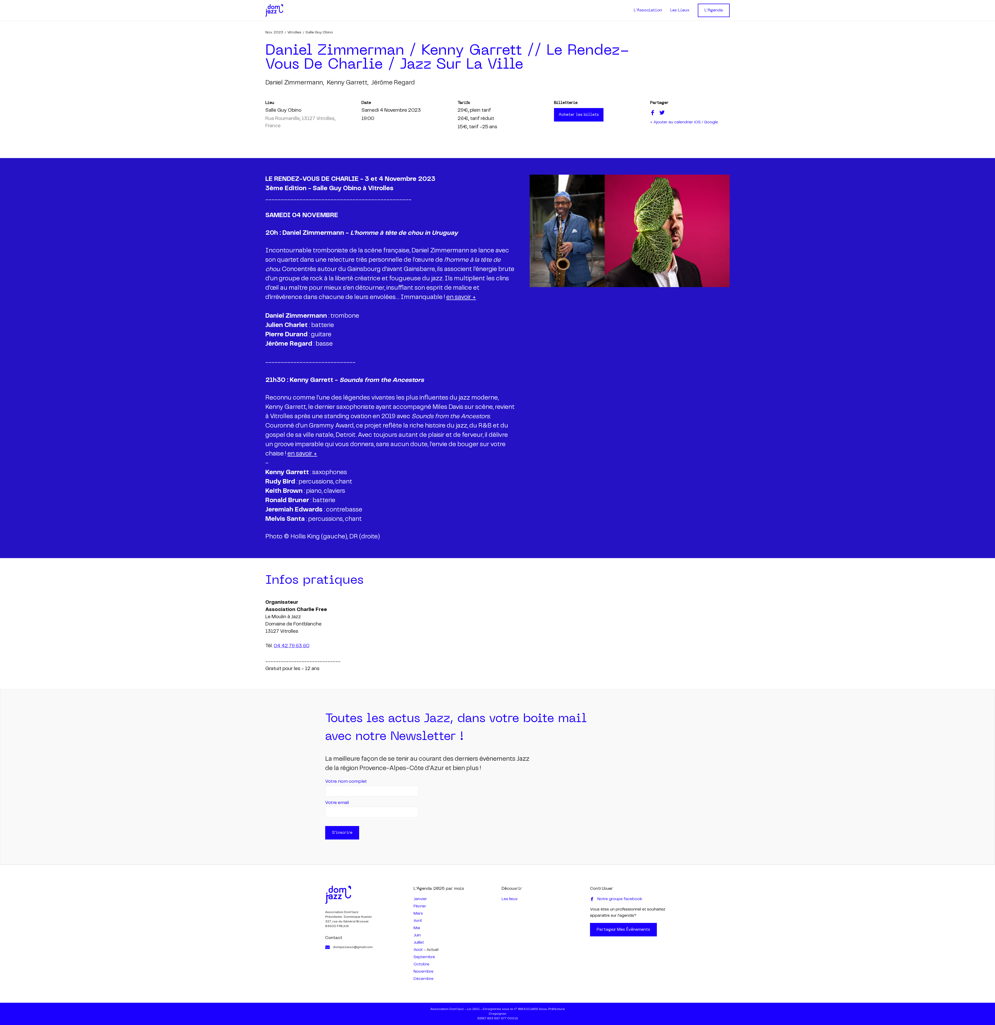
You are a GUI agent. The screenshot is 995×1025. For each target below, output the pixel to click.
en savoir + (461, 297)
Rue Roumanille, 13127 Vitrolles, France (300, 122)
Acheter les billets (579, 115)
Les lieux (510, 899)
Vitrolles (294, 32)
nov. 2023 (274, 32)
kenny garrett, (347, 83)
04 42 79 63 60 (291, 646)
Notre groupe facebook (619, 899)
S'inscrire (342, 833)
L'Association (648, 10)
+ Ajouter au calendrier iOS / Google (684, 122)
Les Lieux (680, 10)
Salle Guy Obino (319, 32)
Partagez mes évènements (623, 930)
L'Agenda (714, 10)
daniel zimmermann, (294, 83)
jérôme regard (393, 83)
